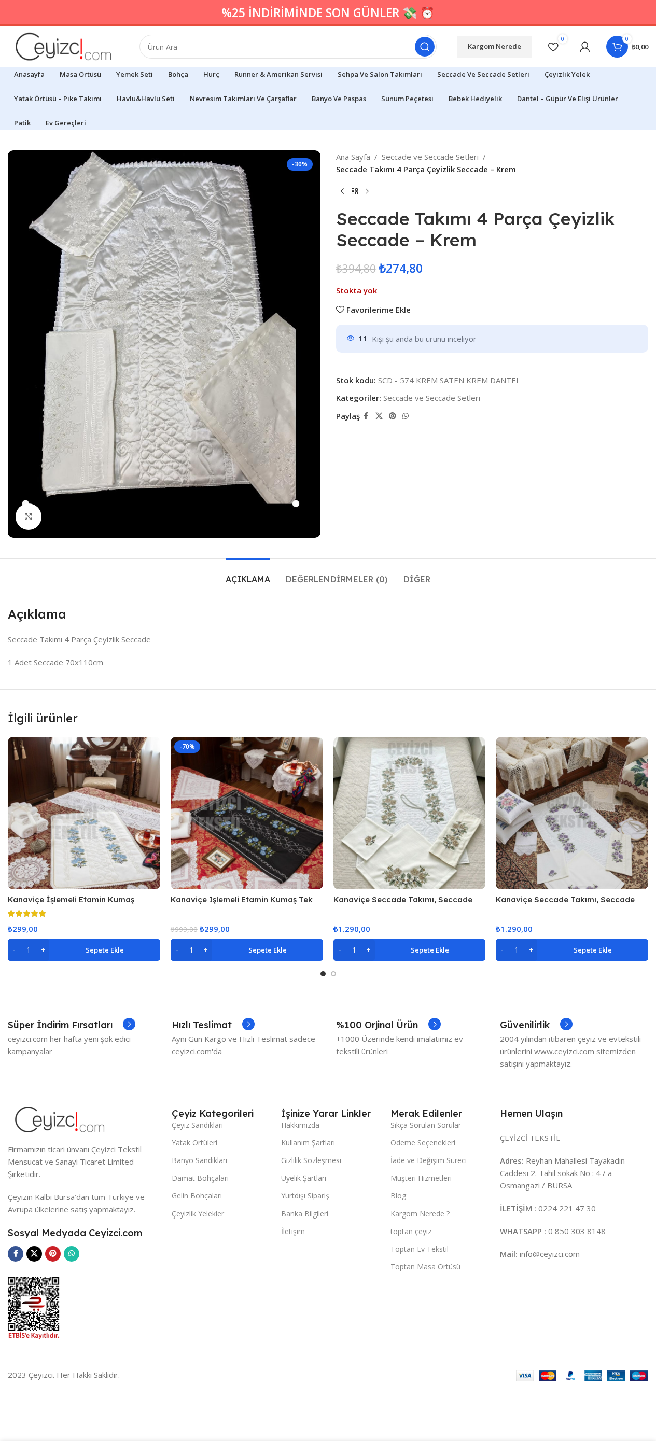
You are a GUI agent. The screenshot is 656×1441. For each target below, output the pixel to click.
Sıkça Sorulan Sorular (425, 1125)
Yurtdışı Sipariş (305, 1195)
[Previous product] (342, 192)
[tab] (248, 574)
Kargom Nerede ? (420, 1214)
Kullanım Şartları (308, 1143)
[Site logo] (63, 45)
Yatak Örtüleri (194, 1143)
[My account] (585, 46)
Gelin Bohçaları (197, 1195)
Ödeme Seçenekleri (422, 1143)
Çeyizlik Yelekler (198, 1214)
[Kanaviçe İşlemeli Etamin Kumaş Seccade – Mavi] (84, 813)
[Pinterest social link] (392, 416)
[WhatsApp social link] (405, 416)
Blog (398, 1195)
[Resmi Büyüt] (28, 516)
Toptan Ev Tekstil (419, 1249)
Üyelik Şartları (303, 1178)
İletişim (293, 1231)
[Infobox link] (71, 1025)
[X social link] (379, 416)
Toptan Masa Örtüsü (425, 1266)
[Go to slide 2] (333, 973)
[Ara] (425, 47)
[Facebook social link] (366, 416)
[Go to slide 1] (323, 973)
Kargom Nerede (494, 46)
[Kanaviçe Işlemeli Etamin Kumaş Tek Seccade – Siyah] (247, 813)
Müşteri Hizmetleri (421, 1178)
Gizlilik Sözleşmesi (311, 1160)
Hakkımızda (300, 1125)
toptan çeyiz (410, 1231)
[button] (84, 950)
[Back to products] (354, 192)
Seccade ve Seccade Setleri (430, 156)
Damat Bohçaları (200, 1178)
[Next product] (367, 192)
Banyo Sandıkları (199, 1160)
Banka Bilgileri (304, 1214)
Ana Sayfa (353, 156)
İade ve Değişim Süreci (428, 1160)
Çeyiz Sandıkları (197, 1125)
